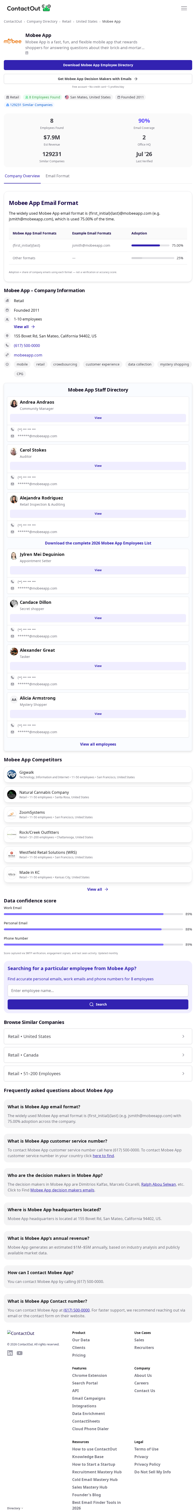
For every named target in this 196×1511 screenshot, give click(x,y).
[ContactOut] (30, 7)
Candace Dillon (35, 602)
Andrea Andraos (37, 402)
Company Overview (22, 175)
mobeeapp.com (28, 355)
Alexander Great (37, 650)
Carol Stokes (33, 450)
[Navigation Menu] (184, 8)
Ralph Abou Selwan (158, 1184)
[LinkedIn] (26, 52)
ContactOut (13, 21)
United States (87, 21)
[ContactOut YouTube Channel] (19, 1427)
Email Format (58, 175)
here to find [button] (103, 1155)
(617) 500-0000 (27, 345)
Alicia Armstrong (37, 698)
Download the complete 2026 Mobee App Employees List (98, 543)
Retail (66, 21)
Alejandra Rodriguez (41, 497)
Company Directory (42, 21)
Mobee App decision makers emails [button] (62, 1190)
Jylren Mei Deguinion (42, 554)
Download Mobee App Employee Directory (98, 65)
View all (94, 889)
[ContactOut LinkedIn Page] (10, 1427)
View (98, 418)
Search (101, 1004)
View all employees (98, 744)
